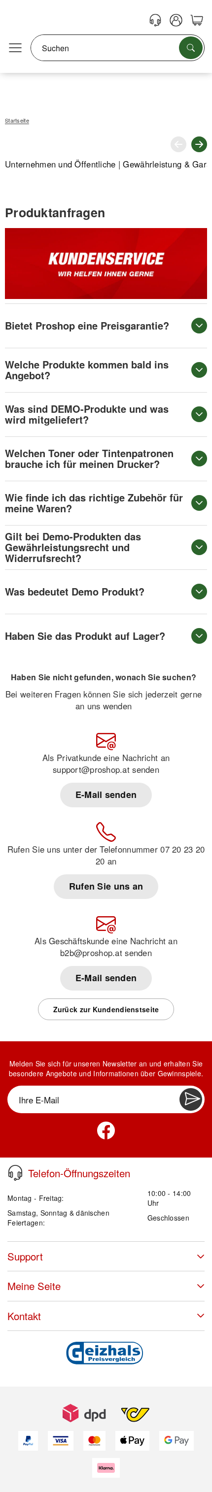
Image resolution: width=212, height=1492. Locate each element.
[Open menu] (15, 48)
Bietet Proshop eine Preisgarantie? (87, 325)
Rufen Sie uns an (106, 886)
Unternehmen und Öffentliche (60, 164)
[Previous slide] (178, 144)
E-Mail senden (106, 794)
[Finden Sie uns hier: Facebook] (106, 1130)
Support (25, 1256)
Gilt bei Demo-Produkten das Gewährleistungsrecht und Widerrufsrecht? (73, 547)
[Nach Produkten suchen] (191, 47)
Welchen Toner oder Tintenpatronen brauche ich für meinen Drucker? (89, 458)
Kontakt (24, 1316)
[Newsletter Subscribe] (190, 1099)
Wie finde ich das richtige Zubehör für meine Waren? (94, 502)
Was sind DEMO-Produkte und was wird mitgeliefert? (87, 414)
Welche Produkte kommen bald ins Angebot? (87, 369)
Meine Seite (34, 1286)
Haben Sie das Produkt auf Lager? (85, 636)
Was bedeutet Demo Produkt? (74, 591)
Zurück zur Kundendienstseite (106, 1009)
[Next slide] (199, 144)
